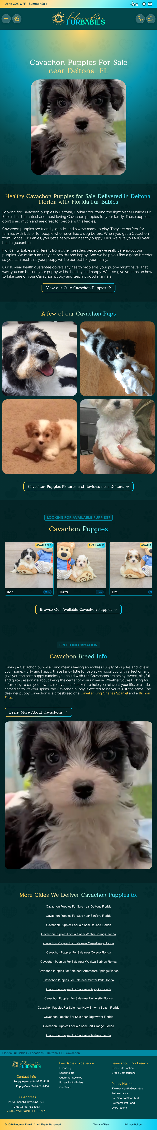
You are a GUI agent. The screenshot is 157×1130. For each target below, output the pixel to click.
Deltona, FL (55, 1053)
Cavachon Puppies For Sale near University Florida (78, 998)
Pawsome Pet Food (123, 1103)
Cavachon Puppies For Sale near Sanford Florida (78, 915)
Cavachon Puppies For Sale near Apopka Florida (78, 989)
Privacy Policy (133, 1124)
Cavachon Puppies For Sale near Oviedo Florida (78, 952)
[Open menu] (6, 18)
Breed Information (123, 1068)
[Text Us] (150, 18)
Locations (36, 1053)
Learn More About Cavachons (36, 712)
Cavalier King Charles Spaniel (104, 693)
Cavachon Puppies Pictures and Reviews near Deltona (77, 486)
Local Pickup (66, 1072)
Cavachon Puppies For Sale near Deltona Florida (78, 906)
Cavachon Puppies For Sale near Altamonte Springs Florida (78, 971)
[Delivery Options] (135, 3)
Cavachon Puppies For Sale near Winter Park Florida (78, 980)
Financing (65, 1068)
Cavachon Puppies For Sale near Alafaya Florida (78, 1035)
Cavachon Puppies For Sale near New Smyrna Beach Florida (78, 1007)
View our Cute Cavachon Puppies (76, 287)
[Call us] (140, 18)
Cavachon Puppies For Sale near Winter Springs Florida (78, 934)
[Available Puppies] (16, 18)
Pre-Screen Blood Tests (126, 1098)
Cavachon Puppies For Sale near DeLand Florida (78, 925)
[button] (144, 4)
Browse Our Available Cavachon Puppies (76, 609)
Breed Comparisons (124, 1072)
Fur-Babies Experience (76, 1063)
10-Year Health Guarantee (127, 1088)
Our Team (65, 1087)
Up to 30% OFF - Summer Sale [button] (26, 4)
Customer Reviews (70, 1077)
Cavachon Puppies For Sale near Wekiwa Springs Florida (78, 961)
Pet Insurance (120, 1093)
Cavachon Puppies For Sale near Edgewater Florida (78, 1017)
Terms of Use (101, 1124)
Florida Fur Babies (14, 1053)
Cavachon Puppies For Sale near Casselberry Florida (78, 943)
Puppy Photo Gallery (71, 1082)
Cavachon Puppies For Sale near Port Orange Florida (78, 1026)
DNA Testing (119, 1107)
